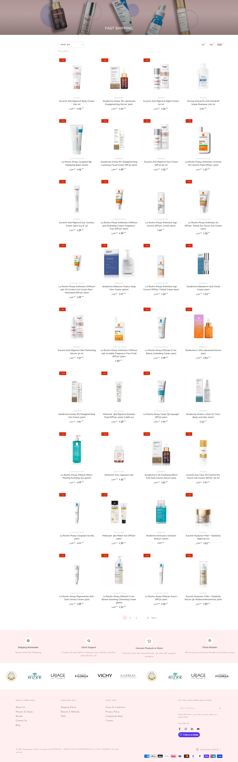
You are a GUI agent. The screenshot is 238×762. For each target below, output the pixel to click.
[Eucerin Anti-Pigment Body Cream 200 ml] (77, 76)
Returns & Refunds (70, 712)
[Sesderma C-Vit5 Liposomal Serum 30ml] (203, 325)
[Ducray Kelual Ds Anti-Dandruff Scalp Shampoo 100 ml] (203, 76)
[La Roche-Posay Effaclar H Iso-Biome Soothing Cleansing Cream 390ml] (119, 571)
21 (148, 618)
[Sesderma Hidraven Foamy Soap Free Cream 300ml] (119, 261)
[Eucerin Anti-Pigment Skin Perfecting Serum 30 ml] (77, 325)
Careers (109, 721)
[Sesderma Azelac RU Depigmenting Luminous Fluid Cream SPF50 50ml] (119, 137)
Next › (154, 618)
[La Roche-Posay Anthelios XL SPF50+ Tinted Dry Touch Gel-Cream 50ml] (203, 198)
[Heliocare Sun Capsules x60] (119, 450)
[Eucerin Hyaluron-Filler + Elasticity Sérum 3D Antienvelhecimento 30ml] (203, 571)
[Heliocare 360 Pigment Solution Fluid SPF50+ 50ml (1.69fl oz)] (119, 389)
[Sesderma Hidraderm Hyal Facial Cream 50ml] (203, 261)
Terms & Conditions (115, 707)
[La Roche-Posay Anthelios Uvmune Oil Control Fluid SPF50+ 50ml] (203, 137)
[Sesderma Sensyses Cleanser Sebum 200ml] (161, 511)
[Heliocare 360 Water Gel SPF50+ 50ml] (119, 511)
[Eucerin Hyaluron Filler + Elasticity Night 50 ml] (203, 511)
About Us (20, 707)
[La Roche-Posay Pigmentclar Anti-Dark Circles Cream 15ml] (77, 571)
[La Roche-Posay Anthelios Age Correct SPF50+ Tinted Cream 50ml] (161, 261)
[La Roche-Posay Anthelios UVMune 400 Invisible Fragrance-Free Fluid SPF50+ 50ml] (119, 325)
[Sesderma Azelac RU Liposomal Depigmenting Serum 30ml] (119, 76)
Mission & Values (24, 712)
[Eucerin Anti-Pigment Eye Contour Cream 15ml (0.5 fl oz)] (77, 198)
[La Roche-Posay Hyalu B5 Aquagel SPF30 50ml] (161, 389)
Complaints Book (114, 716)
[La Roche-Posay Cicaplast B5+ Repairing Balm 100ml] (77, 137)
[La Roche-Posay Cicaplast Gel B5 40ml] (77, 511)
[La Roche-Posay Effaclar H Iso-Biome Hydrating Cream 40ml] (161, 325)
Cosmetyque (27, 749)
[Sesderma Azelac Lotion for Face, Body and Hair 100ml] (203, 389)
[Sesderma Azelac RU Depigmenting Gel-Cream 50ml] (77, 389)
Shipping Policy (68, 707)
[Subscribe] (220, 708)
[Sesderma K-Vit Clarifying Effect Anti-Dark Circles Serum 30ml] (161, 450)
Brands (19, 716)
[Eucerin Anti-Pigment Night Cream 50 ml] (161, 76)
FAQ (63, 716)
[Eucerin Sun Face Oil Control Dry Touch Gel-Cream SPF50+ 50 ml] (203, 450)
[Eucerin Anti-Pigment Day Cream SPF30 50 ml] (161, 137)
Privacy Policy (112, 712)
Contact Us (21, 721)
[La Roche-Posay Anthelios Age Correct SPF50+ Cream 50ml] (161, 198)
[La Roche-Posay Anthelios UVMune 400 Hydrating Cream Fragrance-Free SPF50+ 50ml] (119, 198)
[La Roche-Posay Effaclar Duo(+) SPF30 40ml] (161, 571)
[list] (119, 647)
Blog (18, 725)
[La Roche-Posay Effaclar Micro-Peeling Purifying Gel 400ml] (77, 450)
